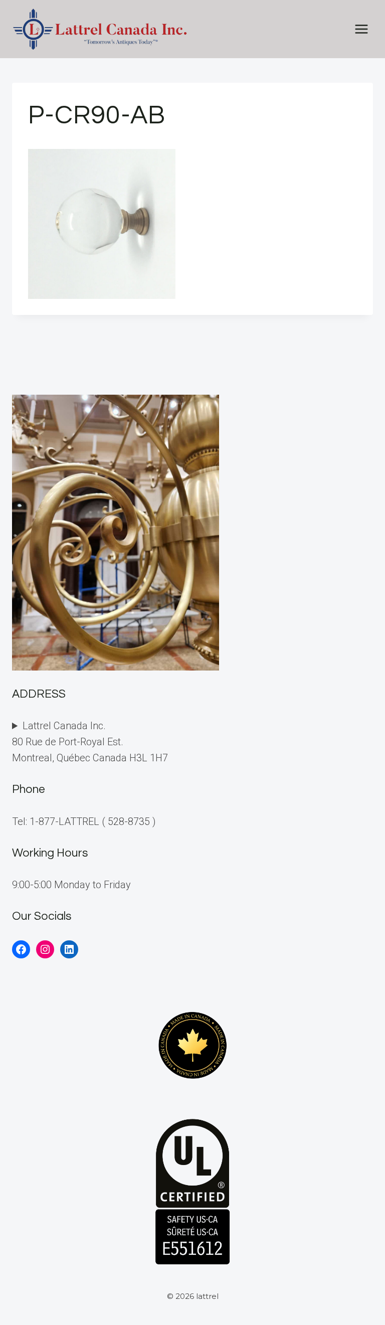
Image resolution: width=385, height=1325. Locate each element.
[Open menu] (361, 29)
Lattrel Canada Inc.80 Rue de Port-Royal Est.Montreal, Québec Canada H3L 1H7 (90, 742)
